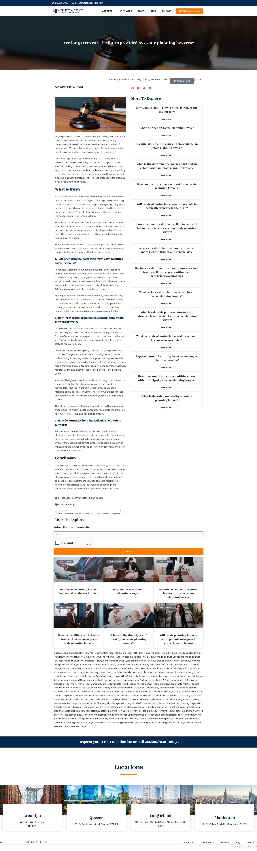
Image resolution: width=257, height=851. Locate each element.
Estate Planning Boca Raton (180, 699)
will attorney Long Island (182, 687)
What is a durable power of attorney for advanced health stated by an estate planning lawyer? (167, 316)
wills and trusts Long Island (183, 695)
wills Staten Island (162, 703)
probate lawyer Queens (91, 676)
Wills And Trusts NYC (36, 842)
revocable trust (125, 687)
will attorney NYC (83, 691)
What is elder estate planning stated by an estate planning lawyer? (166, 294)
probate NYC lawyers (185, 680)
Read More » (166, 119)
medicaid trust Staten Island (123, 660)
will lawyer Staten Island (107, 695)
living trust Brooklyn (161, 653)
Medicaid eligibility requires (84, 350)
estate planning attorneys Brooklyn (128, 707)
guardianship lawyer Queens (150, 722)
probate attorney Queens (119, 668)
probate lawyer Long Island (185, 672)
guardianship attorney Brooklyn (114, 714)
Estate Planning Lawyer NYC (120, 722)
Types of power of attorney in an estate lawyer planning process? (166, 358)
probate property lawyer (96, 683)
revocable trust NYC (80, 687)
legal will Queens (117, 653)
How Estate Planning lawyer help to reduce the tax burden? (167, 110)
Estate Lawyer (73, 497)
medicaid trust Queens (96, 660)
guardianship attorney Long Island (149, 714)
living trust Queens (95, 656)
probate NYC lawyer (163, 680)
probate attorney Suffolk (176, 668)
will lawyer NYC (66, 695)
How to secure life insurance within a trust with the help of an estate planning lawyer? (167, 378)
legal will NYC (101, 653)
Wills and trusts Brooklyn (156, 695)
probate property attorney (68, 683)
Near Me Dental (62, 726)
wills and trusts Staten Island (135, 699)
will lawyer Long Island (175, 691)
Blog (153, 11)
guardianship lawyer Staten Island (183, 722)
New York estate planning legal (155, 660)
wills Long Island (129, 703)
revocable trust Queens (103, 687)
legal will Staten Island (138, 653)
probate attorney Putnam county (87, 668)
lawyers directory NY (177, 683)
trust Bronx (139, 687)
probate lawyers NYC (144, 676)
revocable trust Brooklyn (123, 683)
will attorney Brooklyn (157, 687)
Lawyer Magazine (80, 703)
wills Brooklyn (158, 699)
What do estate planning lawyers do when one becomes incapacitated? (166, 338)
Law (101, 497)
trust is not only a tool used (95, 170)
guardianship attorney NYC (68, 718)
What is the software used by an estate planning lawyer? (166, 398)
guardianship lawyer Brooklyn (168, 718)
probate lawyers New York (118, 676)
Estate (61, 497)
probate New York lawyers (67, 707)
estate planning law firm (70, 12)
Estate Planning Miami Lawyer (105, 703)
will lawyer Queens (84, 695)
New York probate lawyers (186, 660)
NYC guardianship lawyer (67, 664)
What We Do (126, 11)
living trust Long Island (183, 653)
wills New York (145, 703)
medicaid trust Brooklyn (143, 656)
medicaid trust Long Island (170, 656)
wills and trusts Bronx (132, 695)
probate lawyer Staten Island (170, 676)
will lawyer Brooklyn (152, 691)
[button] (133, 88)
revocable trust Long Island (151, 683)
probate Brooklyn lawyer (127, 672)
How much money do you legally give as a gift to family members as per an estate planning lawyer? (166, 228)
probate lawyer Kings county (155, 672)
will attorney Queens (103, 691)
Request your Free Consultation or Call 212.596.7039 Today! (128, 742)
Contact (166, 11)
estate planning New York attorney (81, 710)
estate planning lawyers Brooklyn (165, 707)
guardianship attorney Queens (98, 718)
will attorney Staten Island (128, 691)
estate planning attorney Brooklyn (157, 710)
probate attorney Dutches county (98, 664)
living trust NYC (77, 656)
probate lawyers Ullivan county (77, 680)
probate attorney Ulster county (96, 672)
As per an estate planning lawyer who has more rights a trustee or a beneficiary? (166, 250)
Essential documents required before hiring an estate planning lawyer (167, 146)
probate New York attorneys (110, 680)
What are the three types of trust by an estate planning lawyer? (167, 186)
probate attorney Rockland (148, 668)
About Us (107, 11)
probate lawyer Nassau (66, 676)
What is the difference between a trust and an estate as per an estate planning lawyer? (167, 166)
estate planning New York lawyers (79, 714)
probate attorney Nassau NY (165, 664)
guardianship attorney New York (184, 714)
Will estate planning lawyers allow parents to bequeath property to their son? (167, 206)
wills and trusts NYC (85, 699)
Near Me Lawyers (79, 726)
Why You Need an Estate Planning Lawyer (166, 128)
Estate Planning (90, 497)
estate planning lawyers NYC (187, 703)
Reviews (142, 11)
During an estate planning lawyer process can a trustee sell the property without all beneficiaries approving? (166, 272)
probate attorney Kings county (133, 664)
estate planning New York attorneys (120, 710)
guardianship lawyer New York (89, 722)
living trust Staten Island (118, 656)
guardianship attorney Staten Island (134, 718)
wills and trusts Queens (108, 699)
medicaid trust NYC (74, 660)
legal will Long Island (64, 653)
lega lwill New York (84, 653)
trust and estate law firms (95, 707)
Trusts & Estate (72, 10)
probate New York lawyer (138, 680)
